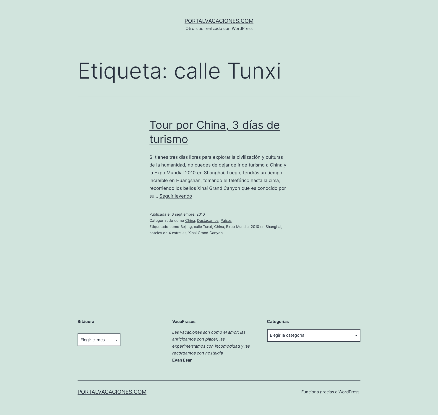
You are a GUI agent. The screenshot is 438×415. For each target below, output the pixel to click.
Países (226, 220)
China (190, 220)
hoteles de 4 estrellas (167, 232)
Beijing (186, 226)
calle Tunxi (203, 226)
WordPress (349, 391)
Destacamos (208, 220)
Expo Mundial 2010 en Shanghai (253, 226)
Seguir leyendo (175, 196)
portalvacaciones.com (219, 21)
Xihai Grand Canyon (205, 232)
